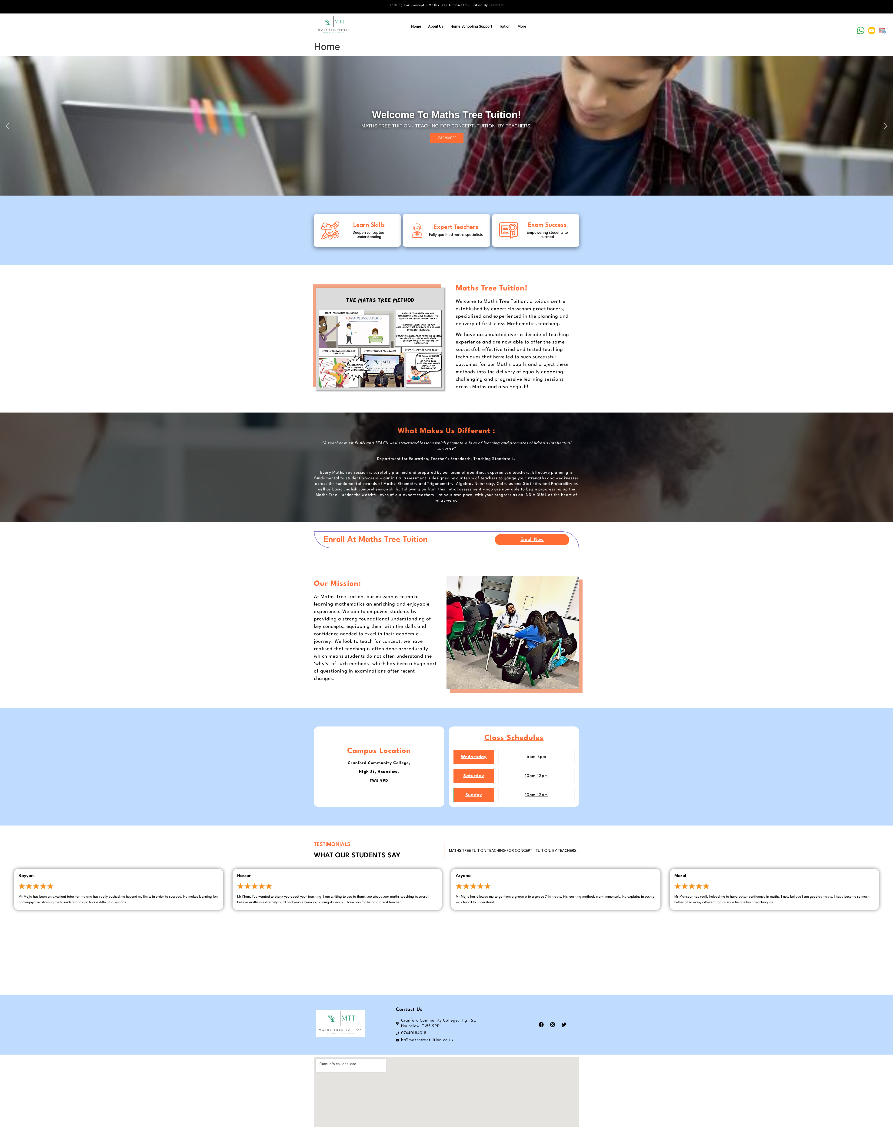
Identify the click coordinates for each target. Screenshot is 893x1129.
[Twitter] (564, 1024)
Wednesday (474, 757)
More (521, 26)
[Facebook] (541, 1024)
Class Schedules (514, 738)
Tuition (504, 26)
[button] (7, 126)
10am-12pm (536, 776)
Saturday (473, 776)
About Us (435, 26)
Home (416, 26)
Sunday (473, 795)
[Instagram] (552, 1024)
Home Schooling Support (471, 26)
